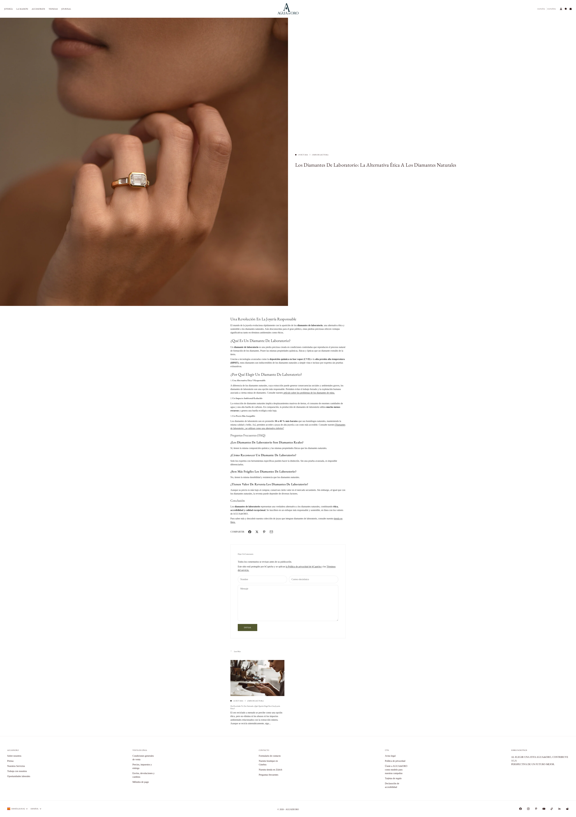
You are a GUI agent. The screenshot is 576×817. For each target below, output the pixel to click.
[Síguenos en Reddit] (567, 808)
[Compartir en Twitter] (257, 532)
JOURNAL (66, 9)
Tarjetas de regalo (393, 778)
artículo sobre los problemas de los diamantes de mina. (309, 392)
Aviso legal (390, 756)
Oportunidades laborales (18, 776)
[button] (541, 9)
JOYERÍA (8, 9)
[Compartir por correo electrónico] (271, 532)
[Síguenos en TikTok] (551, 808)
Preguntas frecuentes (268, 774)
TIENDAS (53, 9)
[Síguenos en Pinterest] (536, 808)
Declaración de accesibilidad (392, 785)
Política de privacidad (395, 761)
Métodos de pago (140, 782)
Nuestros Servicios (16, 766)
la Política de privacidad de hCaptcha (303, 566)
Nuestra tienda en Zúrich (270, 769)
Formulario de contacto (270, 756)
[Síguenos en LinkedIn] (559, 808)
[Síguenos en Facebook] (520, 808)
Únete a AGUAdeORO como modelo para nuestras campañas (396, 770)
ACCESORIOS (38, 9)
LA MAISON (22, 9)
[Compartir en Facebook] (250, 532)
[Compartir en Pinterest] (264, 532)
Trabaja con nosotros (17, 771)
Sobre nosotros (14, 756)
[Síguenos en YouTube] (543, 808)
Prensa (10, 761)
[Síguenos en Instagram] (528, 808)
